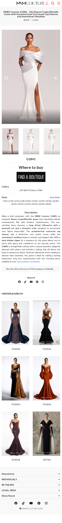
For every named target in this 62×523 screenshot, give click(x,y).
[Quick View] (26, 342)
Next (56, 77)
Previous (6, 77)
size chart (55, 197)
